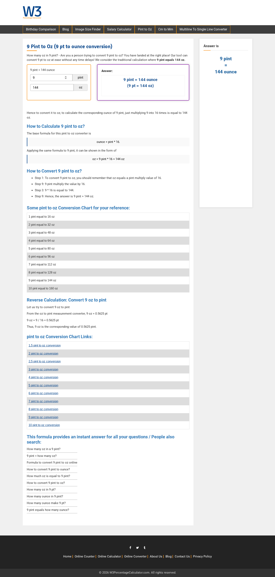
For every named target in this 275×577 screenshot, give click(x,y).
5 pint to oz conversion (43, 385)
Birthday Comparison (41, 29)
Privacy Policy (202, 556)
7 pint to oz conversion (43, 401)
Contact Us (182, 556)
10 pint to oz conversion (44, 425)
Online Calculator (109, 556)
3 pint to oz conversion (43, 369)
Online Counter (85, 556)
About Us (156, 556)
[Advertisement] (182, 13)
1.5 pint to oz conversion (45, 345)
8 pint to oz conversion (43, 409)
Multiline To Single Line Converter (203, 29)
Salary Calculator (119, 29)
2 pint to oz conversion (43, 353)
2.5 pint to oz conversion (45, 361)
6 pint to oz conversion (43, 393)
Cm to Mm (165, 29)
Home (67, 556)
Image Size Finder (88, 29)
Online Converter (135, 556)
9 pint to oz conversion (43, 417)
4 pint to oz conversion (43, 377)
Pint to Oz (145, 29)
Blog (65, 29)
